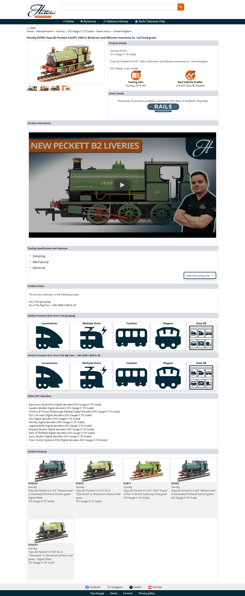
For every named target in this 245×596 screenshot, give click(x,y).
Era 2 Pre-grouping (39, 301)
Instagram (116, 587)
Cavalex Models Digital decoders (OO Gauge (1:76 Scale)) (61, 408)
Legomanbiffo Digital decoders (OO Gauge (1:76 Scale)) (60, 425)
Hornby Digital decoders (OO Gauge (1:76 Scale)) (56, 422)
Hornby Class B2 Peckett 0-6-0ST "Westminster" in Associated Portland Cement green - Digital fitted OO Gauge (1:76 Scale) (51, 492)
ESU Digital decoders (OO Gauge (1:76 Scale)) (54, 418)
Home (68, 21)
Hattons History (117, 21)
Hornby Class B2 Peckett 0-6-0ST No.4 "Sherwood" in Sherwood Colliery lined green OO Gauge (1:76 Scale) (98, 492)
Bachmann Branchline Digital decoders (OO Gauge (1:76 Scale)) (65, 404)
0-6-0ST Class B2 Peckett (190, 83)
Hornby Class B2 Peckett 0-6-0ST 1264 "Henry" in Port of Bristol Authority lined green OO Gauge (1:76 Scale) (146, 490)
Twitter (137, 587)
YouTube (157, 587)
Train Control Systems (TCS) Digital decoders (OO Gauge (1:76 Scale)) (68, 440)
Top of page (97, 593)
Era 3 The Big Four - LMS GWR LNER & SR (52, 305)
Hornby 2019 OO (136, 83)
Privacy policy (147, 593)
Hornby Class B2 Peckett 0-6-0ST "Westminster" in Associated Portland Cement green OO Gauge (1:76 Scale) (193, 490)
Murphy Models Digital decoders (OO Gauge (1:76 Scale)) (61, 429)
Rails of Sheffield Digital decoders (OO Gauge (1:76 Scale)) (62, 432)
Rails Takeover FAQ (151, 21)
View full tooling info (200, 275)
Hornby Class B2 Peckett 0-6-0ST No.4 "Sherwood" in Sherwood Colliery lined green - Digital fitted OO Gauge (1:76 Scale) (50, 553)
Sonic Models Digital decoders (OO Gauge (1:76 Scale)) (60, 436)
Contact (128, 593)
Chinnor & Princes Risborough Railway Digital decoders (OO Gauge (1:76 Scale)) (74, 411)
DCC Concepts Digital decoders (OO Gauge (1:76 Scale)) (60, 415)
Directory (88, 21)
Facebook (94, 587)
